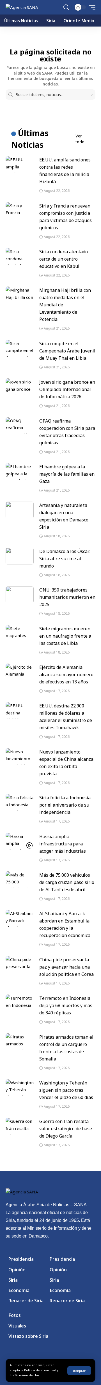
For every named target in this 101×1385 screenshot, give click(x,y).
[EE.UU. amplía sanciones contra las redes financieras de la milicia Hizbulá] (20, 164)
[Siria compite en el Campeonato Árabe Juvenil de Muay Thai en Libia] (20, 348)
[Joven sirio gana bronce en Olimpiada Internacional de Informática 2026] (20, 386)
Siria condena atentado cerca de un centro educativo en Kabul (63, 259)
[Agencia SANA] (22, 7)
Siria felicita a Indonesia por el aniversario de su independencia (65, 805)
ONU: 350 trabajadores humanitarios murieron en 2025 (67, 597)
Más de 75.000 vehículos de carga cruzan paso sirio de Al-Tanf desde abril (66, 882)
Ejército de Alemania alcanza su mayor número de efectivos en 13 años (66, 674)
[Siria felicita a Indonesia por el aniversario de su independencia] (20, 802)
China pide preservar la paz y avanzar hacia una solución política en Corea (66, 967)
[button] (79, 1370)
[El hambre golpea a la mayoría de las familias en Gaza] (20, 471)
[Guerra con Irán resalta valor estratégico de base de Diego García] (20, 1126)
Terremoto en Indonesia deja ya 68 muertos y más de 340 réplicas (65, 1005)
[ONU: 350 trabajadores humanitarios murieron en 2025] (20, 594)
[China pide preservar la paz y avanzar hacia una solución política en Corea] (20, 964)
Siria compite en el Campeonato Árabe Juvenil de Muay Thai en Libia (67, 350)
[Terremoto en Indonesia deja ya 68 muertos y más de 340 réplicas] (20, 1003)
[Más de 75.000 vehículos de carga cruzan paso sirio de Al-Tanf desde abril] (20, 879)
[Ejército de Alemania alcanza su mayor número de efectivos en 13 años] (20, 672)
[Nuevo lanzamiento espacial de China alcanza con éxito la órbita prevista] (20, 756)
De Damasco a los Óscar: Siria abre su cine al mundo (64, 558)
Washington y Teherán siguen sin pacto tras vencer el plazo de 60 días (66, 1090)
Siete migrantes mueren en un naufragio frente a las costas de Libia (65, 636)
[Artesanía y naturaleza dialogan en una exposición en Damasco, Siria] (20, 510)
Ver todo (79, 138)
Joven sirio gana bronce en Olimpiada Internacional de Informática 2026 (67, 389)
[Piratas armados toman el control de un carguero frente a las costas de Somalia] (20, 1041)
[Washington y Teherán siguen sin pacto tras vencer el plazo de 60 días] (20, 1087)
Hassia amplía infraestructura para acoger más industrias (62, 843)
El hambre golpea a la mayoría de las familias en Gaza (67, 474)
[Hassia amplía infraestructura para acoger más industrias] (20, 841)
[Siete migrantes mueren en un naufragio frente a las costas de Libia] (20, 633)
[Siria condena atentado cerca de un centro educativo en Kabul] (20, 256)
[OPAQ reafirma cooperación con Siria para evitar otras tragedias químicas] (20, 425)
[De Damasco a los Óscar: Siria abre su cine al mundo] (20, 556)
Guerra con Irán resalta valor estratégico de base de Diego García (65, 1128)
